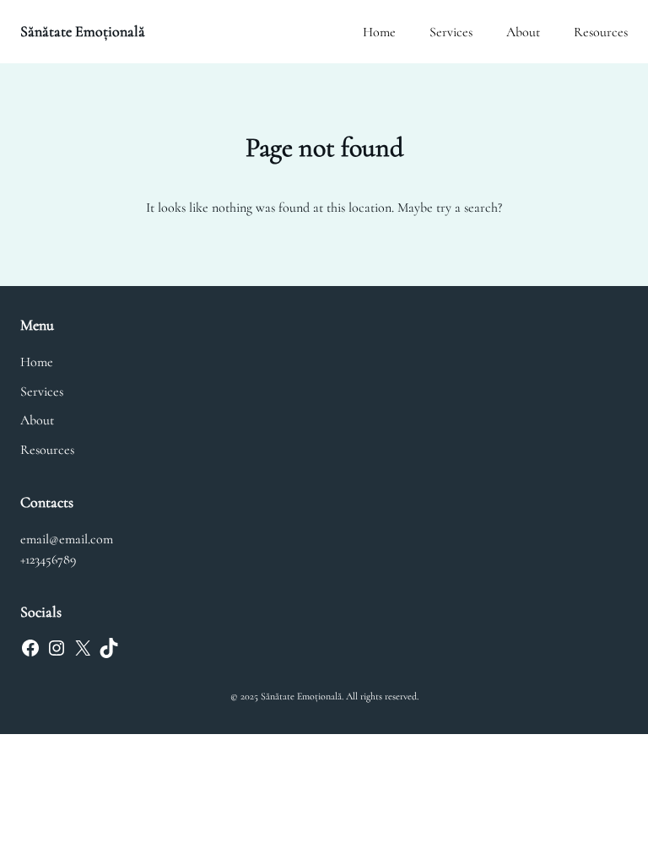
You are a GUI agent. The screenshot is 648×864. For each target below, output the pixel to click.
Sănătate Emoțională (82, 31)
